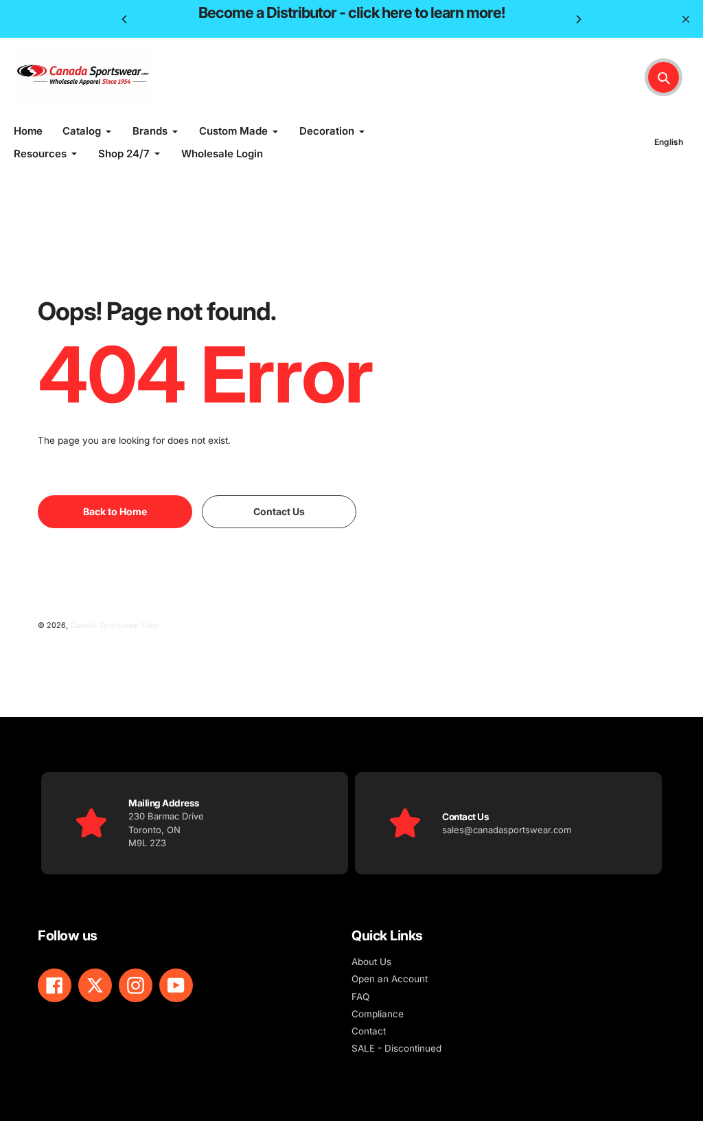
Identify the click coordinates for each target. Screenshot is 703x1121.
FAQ (360, 996)
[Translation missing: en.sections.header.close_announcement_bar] (686, 19)
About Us (371, 961)
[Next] (578, 19)
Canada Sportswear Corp (114, 625)
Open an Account (390, 978)
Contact (369, 1031)
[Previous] (125, 19)
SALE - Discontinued (396, 1048)
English (668, 142)
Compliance (378, 1013)
